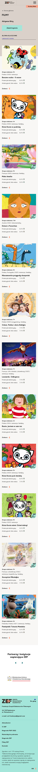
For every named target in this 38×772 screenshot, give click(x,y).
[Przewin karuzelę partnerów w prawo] (22, 662)
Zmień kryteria (12, 28)
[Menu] (35, 2)
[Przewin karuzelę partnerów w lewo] (15, 662)
